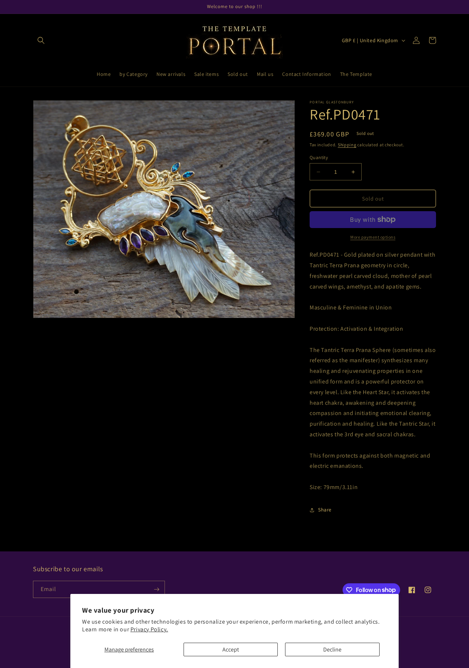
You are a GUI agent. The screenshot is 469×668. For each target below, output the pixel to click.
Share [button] (325, 509)
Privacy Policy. (149, 629)
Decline (332, 649)
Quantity (319, 157)
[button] (41, 40)
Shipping (347, 144)
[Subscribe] (156, 589)
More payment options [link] (372, 237)
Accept (230, 649)
